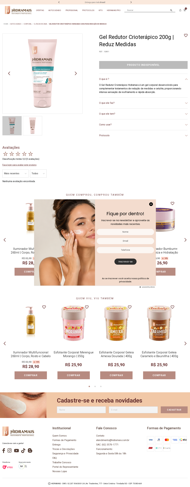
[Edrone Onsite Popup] (95, 243)
